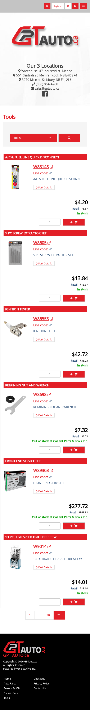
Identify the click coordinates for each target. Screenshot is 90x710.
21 (59, 615)
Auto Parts (10, 683)
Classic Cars (11, 693)
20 (48, 615)
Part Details (45, 187)
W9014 (39, 546)
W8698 (39, 394)
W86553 (41, 318)
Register (58, 6)
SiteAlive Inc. (28, 668)
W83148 (41, 166)
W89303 (41, 470)
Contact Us (40, 688)
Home (7, 678)
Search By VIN (12, 688)
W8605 (39, 242)
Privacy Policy (41, 683)
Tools (7, 698)
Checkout (39, 678)
